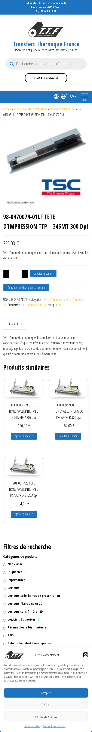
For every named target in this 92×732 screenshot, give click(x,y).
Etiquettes (15, 572)
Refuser (46, 704)
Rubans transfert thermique (27, 643)
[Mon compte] (56, 96)
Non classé (15, 564)
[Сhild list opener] (25, 572)
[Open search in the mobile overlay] (46, 64)
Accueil (7, 109)
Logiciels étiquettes (22, 619)
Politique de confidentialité (54, 726)
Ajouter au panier (43, 273)
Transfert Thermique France (46, 44)
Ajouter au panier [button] (24, 436)
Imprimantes (16, 580)
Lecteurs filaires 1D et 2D (25, 603)
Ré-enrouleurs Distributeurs (27, 627)
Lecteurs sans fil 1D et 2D (25, 611)
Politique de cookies (32, 726)
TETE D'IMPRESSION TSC (34, 305)
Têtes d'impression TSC (62, 109)
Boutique (18, 109)
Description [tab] (14, 324)
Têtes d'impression (37, 109)
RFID (11, 635)
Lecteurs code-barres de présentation (34, 595)
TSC (61, 305)
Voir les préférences (46, 716)
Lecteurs (13, 587)
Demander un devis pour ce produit (26, 288)
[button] (85, 655)
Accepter (46, 693)
